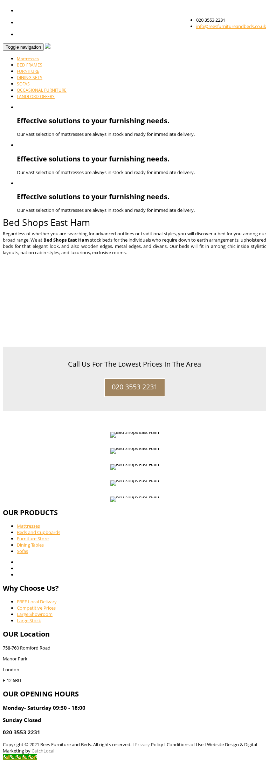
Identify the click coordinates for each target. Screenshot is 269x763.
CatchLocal (43, 751)
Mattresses (28, 59)
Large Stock (29, 620)
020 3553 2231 (135, 386)
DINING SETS (29, 78)
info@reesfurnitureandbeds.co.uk (231, 26)
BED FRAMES (29, 65)
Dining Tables (30, 545)
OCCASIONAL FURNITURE (42, 90)
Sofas (22, 551)
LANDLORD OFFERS (36, 96)
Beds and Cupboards (38, 532)
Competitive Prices (36, 608)
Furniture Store (33, 538)
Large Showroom (35, 614)
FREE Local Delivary (37, 601)
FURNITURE (28, 71)
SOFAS (23, 84)
